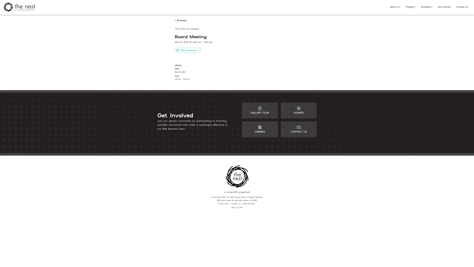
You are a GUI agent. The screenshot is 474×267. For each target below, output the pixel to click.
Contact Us (236, 204)
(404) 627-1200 (248, 204)
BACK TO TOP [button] (237, 208)
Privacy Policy (223, 204)
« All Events (181, 20)
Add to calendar (188, 50)
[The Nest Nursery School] (21, 7)
